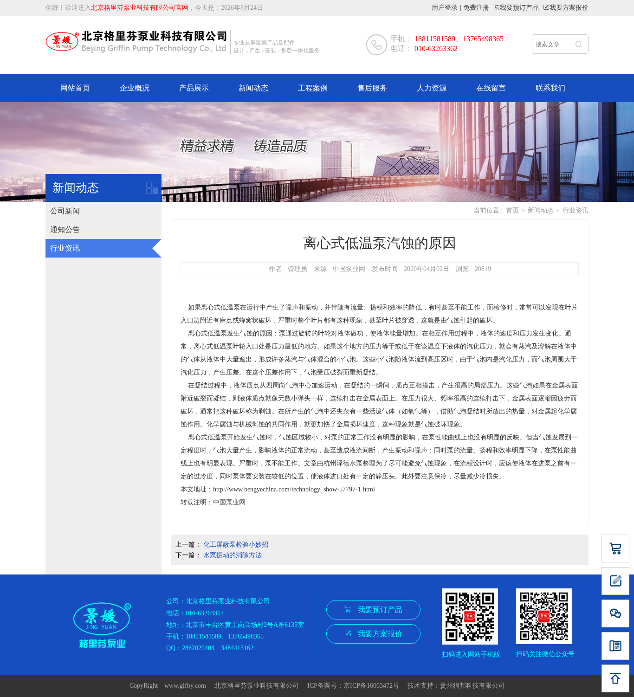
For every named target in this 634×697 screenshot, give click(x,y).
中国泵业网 (229, 502)
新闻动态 (253, 88)
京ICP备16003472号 (374, 685)
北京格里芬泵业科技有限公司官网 (139, 7)
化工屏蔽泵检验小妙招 (235, 544)
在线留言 (491, 88)
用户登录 (445, 7)
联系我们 (550, 88)
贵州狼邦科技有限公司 (472, 685)
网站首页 (75, 88)
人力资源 (431, 88)
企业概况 (134, 88)
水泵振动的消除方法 (232, 555)
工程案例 (313, 88)
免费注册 (476, 7)
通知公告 (65, 229)
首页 (512, 210)
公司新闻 (65, 211)
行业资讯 (65, 248)
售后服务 (372, 88)
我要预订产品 (519, 7)
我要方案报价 (569, 7)
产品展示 (194, 88)
